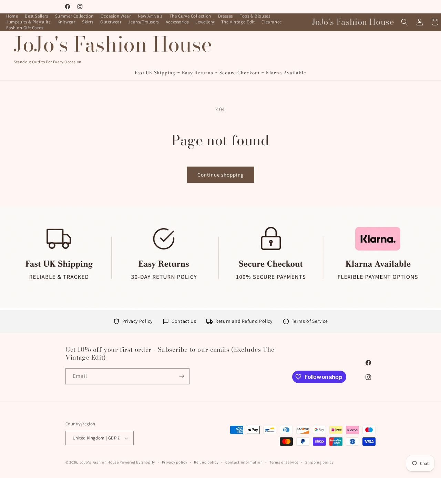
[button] (177, 22)
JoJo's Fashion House (99, 462)
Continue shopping (220, 174)
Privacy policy (174, 462)
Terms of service (283, 462)
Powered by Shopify (137, 462)
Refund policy (206, 462)
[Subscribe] (181, 376)
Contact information (244, 462)
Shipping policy (319, 462)
